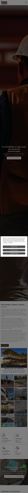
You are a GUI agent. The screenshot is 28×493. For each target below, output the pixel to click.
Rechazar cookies (14, 250)
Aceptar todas (14, 246)
